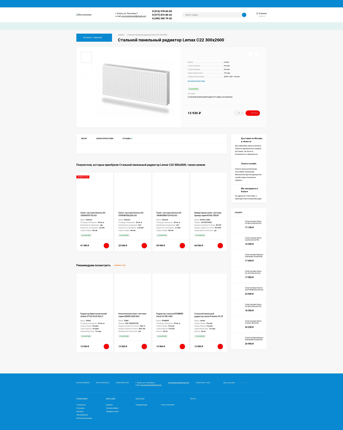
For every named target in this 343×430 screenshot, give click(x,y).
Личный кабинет (112, 408)
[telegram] (252, 383)
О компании (81, 405)
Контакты (80, 411)
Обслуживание (82, 415)
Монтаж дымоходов (84, 418)
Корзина (109, 405)
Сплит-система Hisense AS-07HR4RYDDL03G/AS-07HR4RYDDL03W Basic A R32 (131, 215)
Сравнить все (120, 265)
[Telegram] (175, 11)
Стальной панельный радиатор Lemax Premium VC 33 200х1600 (208, 316)
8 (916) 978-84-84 (162, 11)
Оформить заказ (112, 411)
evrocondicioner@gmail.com (134, 16)
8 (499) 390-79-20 (162, 18)
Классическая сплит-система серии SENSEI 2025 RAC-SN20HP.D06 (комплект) (132, 316)
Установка (80, 408)
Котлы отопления (167, 405)
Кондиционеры (141, 405)
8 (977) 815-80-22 (162, 14)
